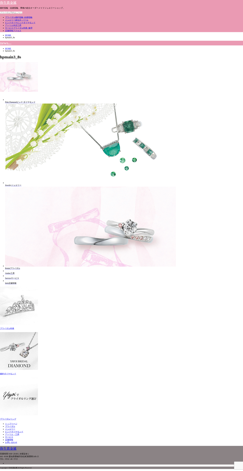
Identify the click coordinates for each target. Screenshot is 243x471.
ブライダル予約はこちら (11, 13)
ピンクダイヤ (20, 23)
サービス (18, 28)
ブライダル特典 (7, 328)
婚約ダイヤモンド (8, 374)
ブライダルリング (8, 419)
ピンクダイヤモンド (14, 432)
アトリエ (13, 25)
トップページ (11, 424)
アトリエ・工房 (12, 434)
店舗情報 (13, 31)
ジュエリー (16, 20)
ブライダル (18, 17)
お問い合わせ (11, 442)
